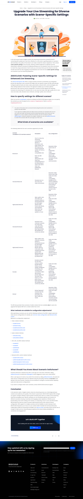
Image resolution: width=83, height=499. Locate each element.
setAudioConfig (17, 335)
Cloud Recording (33, 482)
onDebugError (29, 374)
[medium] (18, 471)
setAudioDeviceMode (18, 337)
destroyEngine (18, 116)
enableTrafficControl (18, 357)
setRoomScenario (51, 116)
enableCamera (16, 323)
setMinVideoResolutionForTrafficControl (22, 364)
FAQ (53, 479)
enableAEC (15, 345)
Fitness (43, 482)
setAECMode (16, 347)
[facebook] (14, 471)
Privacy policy (57, 496)
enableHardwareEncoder (19, 327)
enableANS (15, 350)
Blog (25, 8)
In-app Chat (32, 475)
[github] (21, 471)
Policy (64, 479)
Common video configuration (40, 315)
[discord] (23, 471)
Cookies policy (64, 496)
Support (54, 477)
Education (43, 472)
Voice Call (32, 470)
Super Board (32, 479)
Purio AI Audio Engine (34, 487)
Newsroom (65, 472)
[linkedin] (9, 471)
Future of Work (44, 477)
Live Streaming (33, 472)
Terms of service (71, 496)
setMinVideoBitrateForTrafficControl (21, 360)
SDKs (53, 475)
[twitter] (11, 471)
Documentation (56, 470)
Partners (65, 475)
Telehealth (44, 475)
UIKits (31, 484)
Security (65, 477)
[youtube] (16, 471)
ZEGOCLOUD (16, 81)
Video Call (32, 467)
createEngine (23, 99)
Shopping (43, 479)
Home (21, 8)
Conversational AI (45, 467)
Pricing (54, 482)
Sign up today (40, 407)
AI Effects (32, 477)
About (64, 467)
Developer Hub (55, 467)
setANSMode (16, 352)
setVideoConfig (17, 325)
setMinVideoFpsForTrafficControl (21, 362)
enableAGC (16, 343)
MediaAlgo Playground (34, 489)
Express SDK (22, 81)
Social (43, 470)
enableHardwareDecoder (19, 330)
